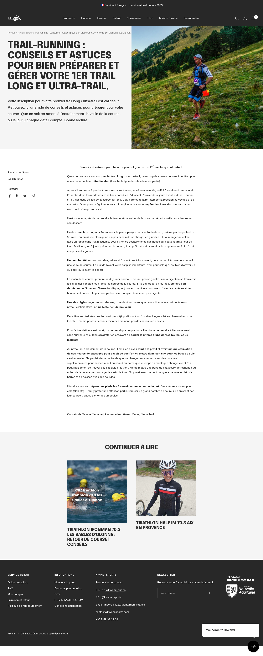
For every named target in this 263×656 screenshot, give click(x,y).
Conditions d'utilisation (68, 605)
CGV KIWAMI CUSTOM (68, 599)
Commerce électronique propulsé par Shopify (44, 633)
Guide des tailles (18, 582)
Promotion (69, 18)
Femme (101, 18)
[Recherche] (237, 18)
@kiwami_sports (116, 589)
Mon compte (15, 594)
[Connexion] (245, 18)
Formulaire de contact (109, 582)
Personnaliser (192, 18)
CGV (57, 594)
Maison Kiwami (168, 18)
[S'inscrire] (208, 593)
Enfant (117, 18)
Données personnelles (68, 588)
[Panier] (253, 18)
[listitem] (10, 196)
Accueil (11, 32)
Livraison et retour (19, 599)
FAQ (10, 588)
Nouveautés (134, 18)
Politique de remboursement (25, 605)
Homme (86, 18)
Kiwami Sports (25, 32)
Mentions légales (64, 582)
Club (150, 18)
